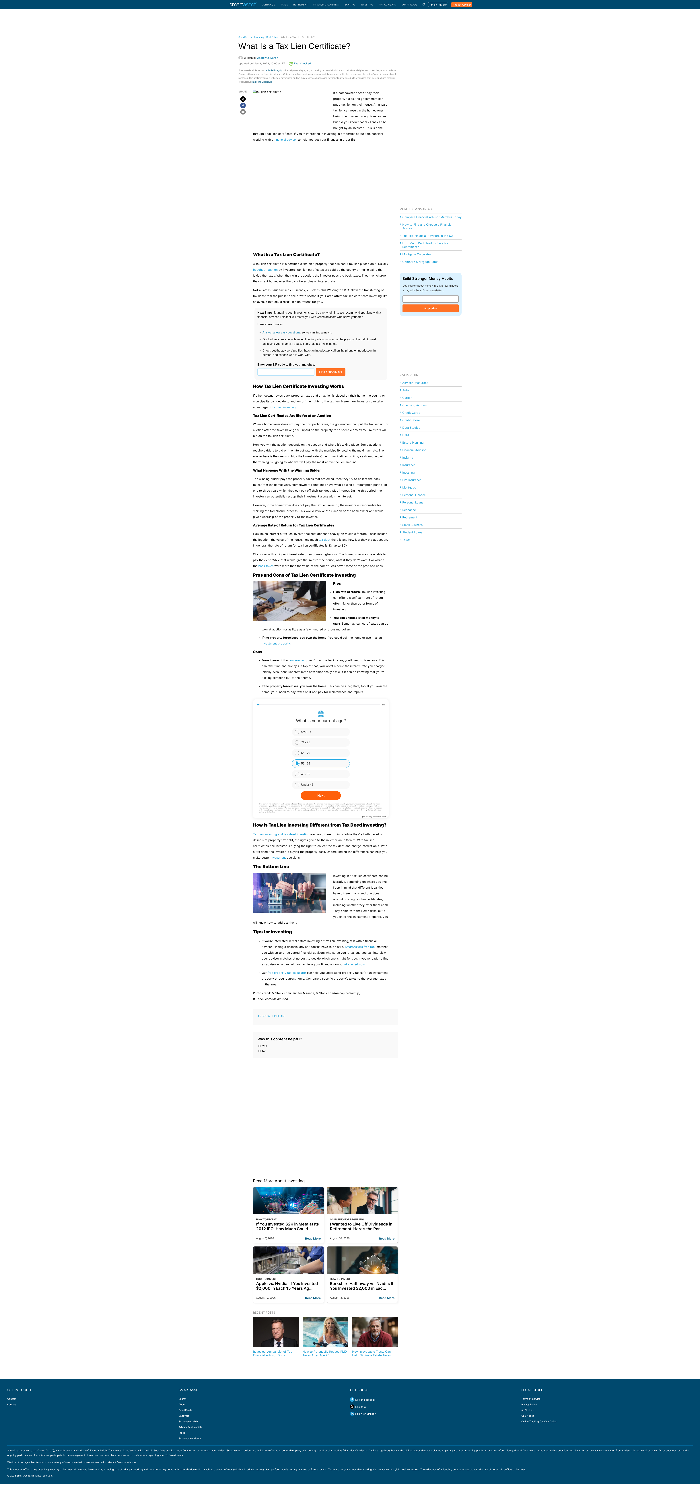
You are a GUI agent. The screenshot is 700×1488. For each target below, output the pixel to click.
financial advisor (285, 139)
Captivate (184, 1415)
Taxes (284, 4)
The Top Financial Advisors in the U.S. (428, 236)
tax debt (325, 539)
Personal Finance (414, 495)
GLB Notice (527, 1415)
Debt (405, 435)
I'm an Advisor (438, 4)
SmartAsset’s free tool (360, 947)
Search (182, 1398)
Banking (350, 4)
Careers (11, 1404)
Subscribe (430, 308)
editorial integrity (274, 70)
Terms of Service (530, 1398)
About (182, 1404)
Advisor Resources (415, 383)
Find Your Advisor (330, 371)
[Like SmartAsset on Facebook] (352, 1399)
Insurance (408, 465)
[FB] (243, 105)
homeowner (297, 660)
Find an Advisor (461, 4)
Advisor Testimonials (190, 1427)
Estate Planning (413, 442)
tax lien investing (284, 407)
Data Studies (411, 427)
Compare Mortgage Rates (420, 262)
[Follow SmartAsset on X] (352, 1406)
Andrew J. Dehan (271, 1016)
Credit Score (411, 420)
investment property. (276, 643)
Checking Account (415, 405)
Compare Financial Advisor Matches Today (432, 217)
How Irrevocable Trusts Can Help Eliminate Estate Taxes (371, 1353)
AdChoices (527, 1410)
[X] (243, 99)
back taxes (265, 566)
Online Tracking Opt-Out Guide (539, 1421)
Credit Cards (411, 412)
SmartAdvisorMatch (190, 1438)
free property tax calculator (287, 972)
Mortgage (268, 4)
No (263, 1051)
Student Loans (412, 532)
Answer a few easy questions (281, 332)
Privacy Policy (529, 1404)
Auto (405, 390)
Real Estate (272, 37)
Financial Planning (326, 4)
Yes (264, 1046)
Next (320, 795)
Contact (11, 1398)
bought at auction (265, 269)
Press (182, 1432)
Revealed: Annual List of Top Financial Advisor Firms (272, 1353)
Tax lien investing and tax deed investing (281, 834)
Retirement (300, 4)
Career (407, 397)
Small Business (412, 525)
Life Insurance (411, 480)
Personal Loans (412, 502)
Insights (407, 457)
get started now (354, 964)
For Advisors (387, 4)
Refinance (409, 510)
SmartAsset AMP (188, 1421)
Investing (367, 4)
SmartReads (409, 4)
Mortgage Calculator (416, 254)
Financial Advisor (414, 450)
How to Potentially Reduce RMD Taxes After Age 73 (325, 1353)
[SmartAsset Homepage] (243, 4)
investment (278, 857)
